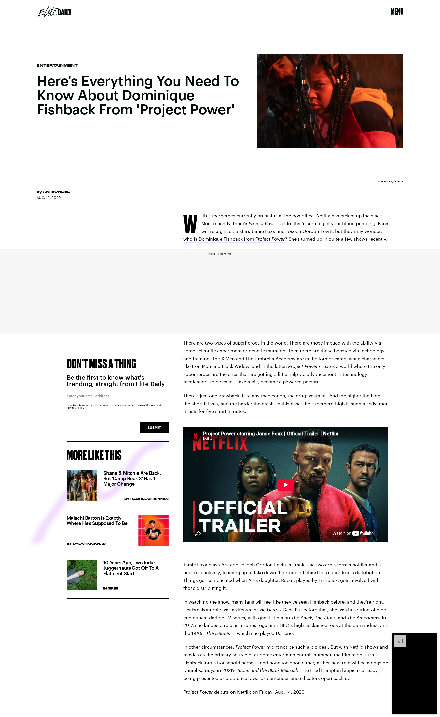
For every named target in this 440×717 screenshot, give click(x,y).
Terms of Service (145, 404)
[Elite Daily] (55, 11)
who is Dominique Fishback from (234, 239)
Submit (154, 427)
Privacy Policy (75, 407)
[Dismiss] (432, 638)
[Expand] (397, 638)
